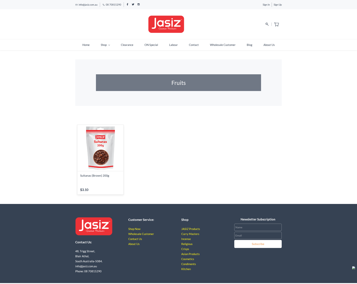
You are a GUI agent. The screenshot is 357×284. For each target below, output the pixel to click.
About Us (134, 244)
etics (191, 259)
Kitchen (186, 269)
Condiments (188, 264)
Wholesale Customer (141, 234)
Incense (186, 239)
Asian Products (190, 254)
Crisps (185, 249)
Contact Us (135, 239)
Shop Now (134, 229)
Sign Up (278, 4)
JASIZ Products (190, 229)
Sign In (266, 4)
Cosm (184, 259)
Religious (187, 244)
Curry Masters (190, 234)
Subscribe (258, 244)
